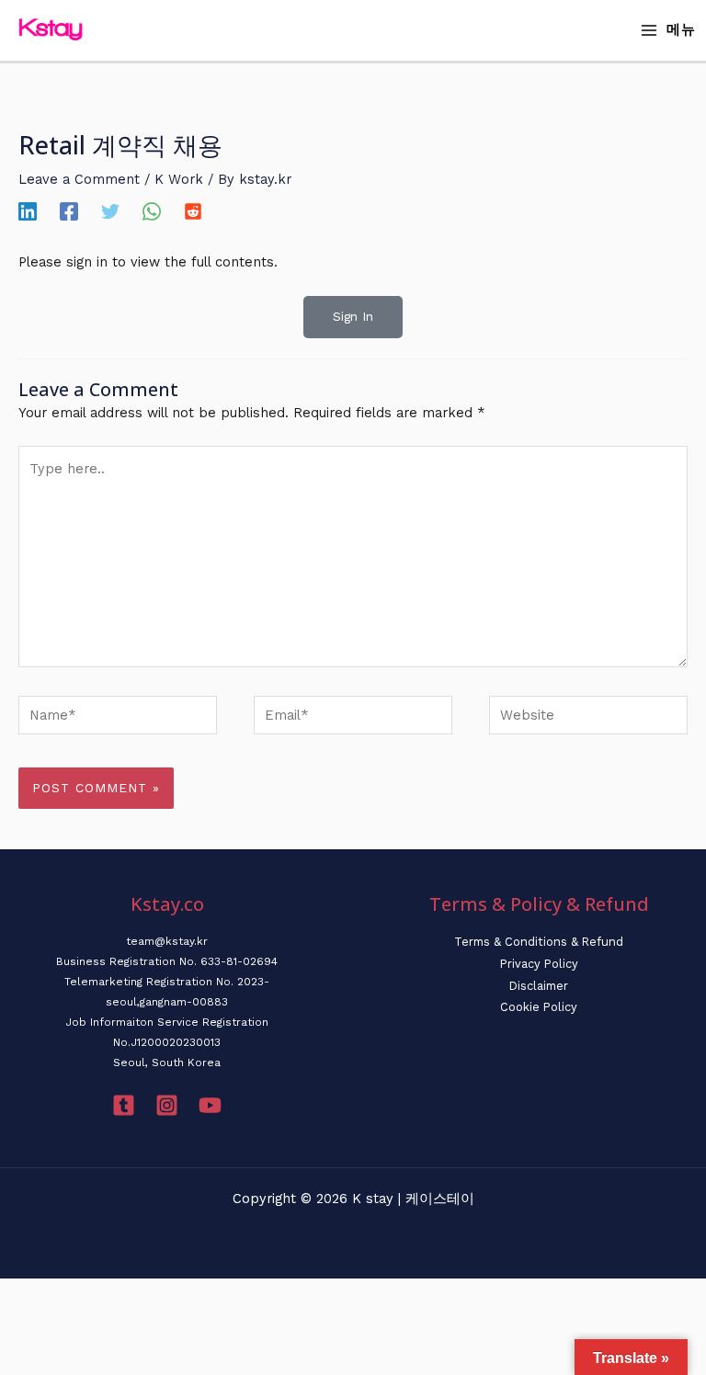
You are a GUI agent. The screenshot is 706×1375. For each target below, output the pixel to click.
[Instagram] (166, 1105)
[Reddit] (193, 211)
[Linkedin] (27, 211)
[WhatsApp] (151, 211)
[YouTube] (210, 1105)
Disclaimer (538, 986)
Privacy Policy (539, 964)
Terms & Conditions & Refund (538, 942)
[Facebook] (69, 211)
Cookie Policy (538, 1007)
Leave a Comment (79, 179)
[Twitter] (110, 211)
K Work (178, 179)
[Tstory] (123, 1105)
